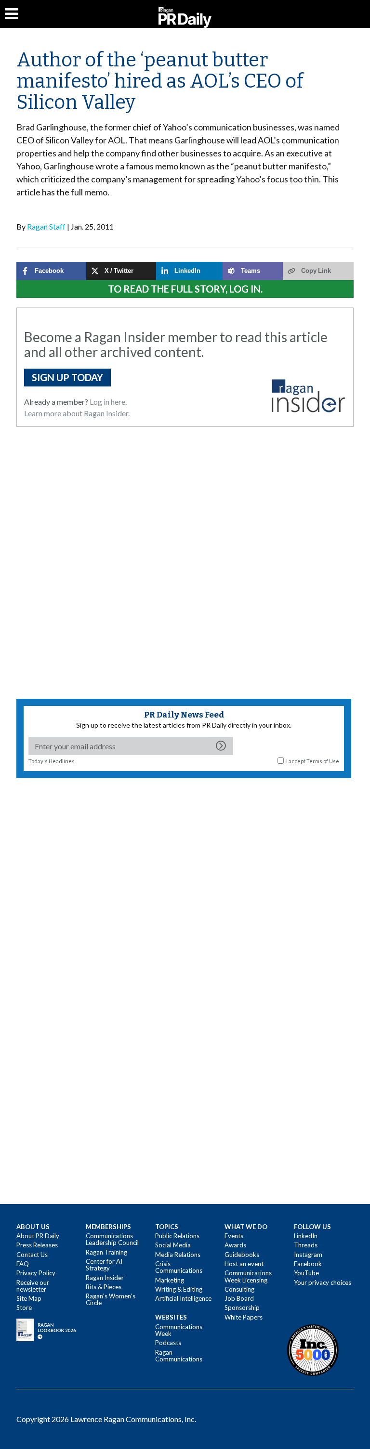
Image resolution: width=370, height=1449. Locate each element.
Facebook (308, 1264)
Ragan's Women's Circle (110, 1299)
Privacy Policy (35, 1273)
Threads (305, 1245)
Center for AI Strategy (104, 1264)
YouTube (306, 1273)
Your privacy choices (322, 1282)
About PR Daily (37, 1236)
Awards (235, 1245)
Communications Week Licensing (248, 1276)
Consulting (239, 1289)
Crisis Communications (178, 1267)
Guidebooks (242, 1254)
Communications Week (178, 1330)
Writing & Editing (178, 1289)
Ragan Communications (178, 1355)
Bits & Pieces (103, 1287)
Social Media (173, 1245)
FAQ (22, 1264)
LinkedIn (305, 1236)
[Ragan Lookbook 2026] (46, 1329)
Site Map (28, 1298)
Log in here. (108, 401)
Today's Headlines (51, 761)
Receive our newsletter (32, 1286)
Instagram (308, 1254)
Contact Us (32, 1254)
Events (234, 1236)
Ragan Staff (46, 226)
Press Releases (37, 1245)
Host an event (244, 1264)
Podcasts (168, 1342)
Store (24, 1307)
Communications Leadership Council (112, 1239)
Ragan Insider (105, 1278)
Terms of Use (322, 761)
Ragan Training (106, 1252)
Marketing (169, 1280)
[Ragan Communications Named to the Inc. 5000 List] (312, 1350)
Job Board (239, 1298)
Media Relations (177, 1254)
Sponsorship (242, 1307)
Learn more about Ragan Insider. (77, 413)
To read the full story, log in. (185, 289)
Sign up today (67, 377)
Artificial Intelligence (183, 1298)
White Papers (244, 1317)
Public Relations (177, 1236)
